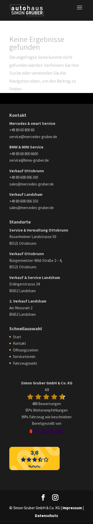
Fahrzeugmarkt (25, 363)
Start (17, 336)
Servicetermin (24, 356)
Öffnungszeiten (25, 350)
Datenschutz (46, 515)
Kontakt (19, 343)
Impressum (72, 507)
